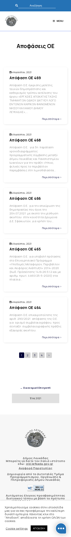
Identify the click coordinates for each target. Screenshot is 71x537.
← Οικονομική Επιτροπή (35, 387)
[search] (37, 5)
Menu (60, 21)
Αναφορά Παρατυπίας (35, 468)
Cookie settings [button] (17, 528)
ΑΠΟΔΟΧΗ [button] (39, 528)
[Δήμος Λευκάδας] (11, 21)
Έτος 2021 (35, 398)
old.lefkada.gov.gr (39, 464)
